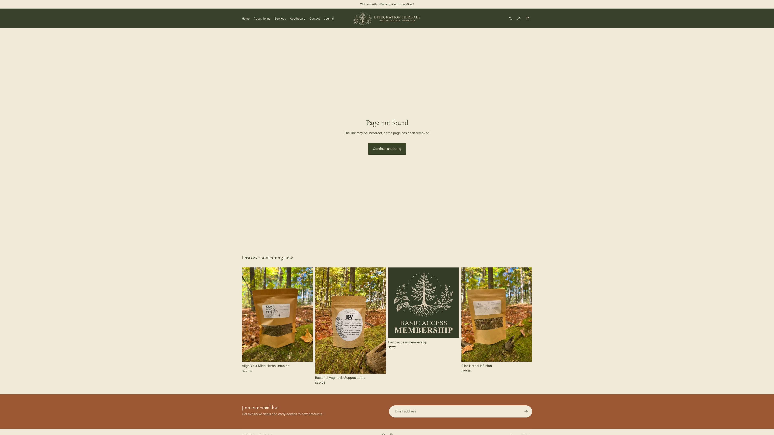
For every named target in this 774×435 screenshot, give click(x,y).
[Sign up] (526, 411)
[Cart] (527, 18)
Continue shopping (387, 149)
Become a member (437, 332)
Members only (294, 355)
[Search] (510, 18)
